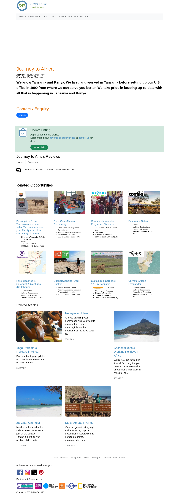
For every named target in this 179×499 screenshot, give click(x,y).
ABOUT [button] (83, 17)
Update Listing (39, 147)
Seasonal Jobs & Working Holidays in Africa (126, 351)
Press (115, 458)
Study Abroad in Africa (79, 422)
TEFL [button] (52, 17)
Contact (122, 458)
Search (86, 458)
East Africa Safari (138, 221)
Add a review (33, 162)
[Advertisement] (89, 39)
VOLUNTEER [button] (33, 17)
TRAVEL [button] (21, 17)
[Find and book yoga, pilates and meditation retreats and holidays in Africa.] (39, 327)
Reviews (20, 162)
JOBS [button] (44, 17)
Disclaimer (64, 458)
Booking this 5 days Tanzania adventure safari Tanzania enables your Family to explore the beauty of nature (29, 227)
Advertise (107, 458)
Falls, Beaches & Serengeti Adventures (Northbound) (28, 283)
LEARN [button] (61, 17)
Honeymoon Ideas (76, 313)
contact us (84, 138)
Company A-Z (96, 458)
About (56, 458)
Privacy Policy (76, 458)
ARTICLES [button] (72, 17)
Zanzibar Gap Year (28, 422)
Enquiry (22, 115)
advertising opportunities (62, 138)
